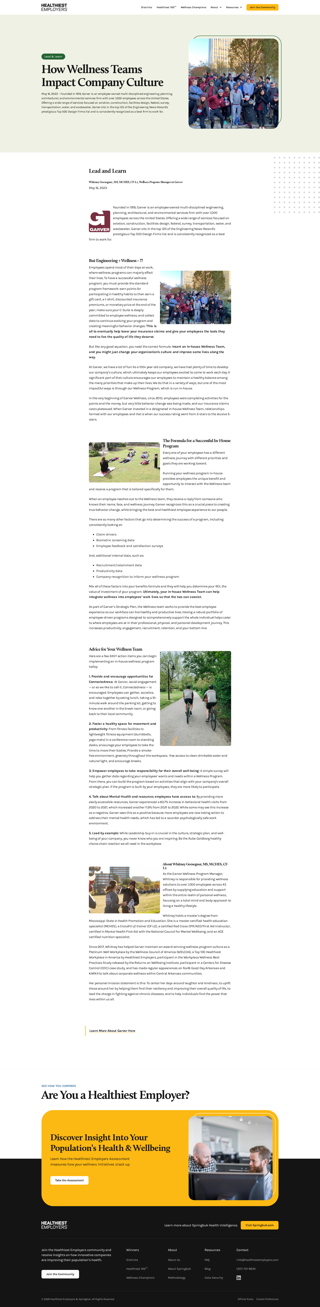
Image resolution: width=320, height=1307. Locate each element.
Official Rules (245, 1299)
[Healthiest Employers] (54, 7)
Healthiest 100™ (166, 7)
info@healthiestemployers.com (257, 1260)
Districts (146, 7)
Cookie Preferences (267, 1299)
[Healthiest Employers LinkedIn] (238, 1277)
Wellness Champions (193, 7)
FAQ (207, 1260)
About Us (174, 1260)
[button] (216, 7)
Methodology (176, 1277)
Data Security (214, 1277)
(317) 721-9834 (246, 1268)
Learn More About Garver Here (112, 1031)
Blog (208, 1268)
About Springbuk (179, 1268)
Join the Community (262, 7)
